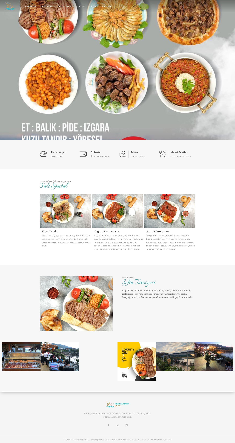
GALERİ (93, 6)
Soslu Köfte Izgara (157, 231)
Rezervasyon (59, 152)
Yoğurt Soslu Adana (106, 231)
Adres (134, 152)
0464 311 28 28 (57, 156)
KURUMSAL (47, 6)
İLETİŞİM (106, 6)
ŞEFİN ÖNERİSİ (66, 6)
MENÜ (82, 6)
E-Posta (96, 152)
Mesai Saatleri (179, 152)
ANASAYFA (31, 6)
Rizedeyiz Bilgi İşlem (162, 440)
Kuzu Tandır (50, 231)
